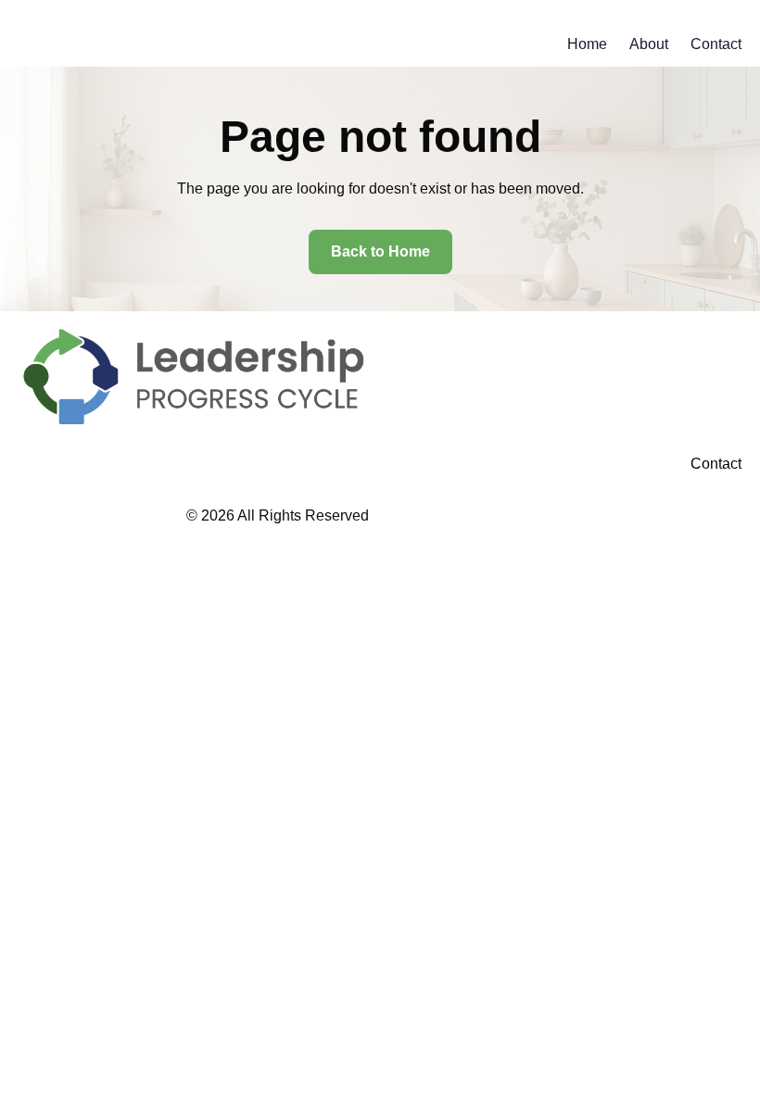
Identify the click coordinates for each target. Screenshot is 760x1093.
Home (587, 44)
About (648, 44)
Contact (715, 44)
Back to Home (380, 251)
